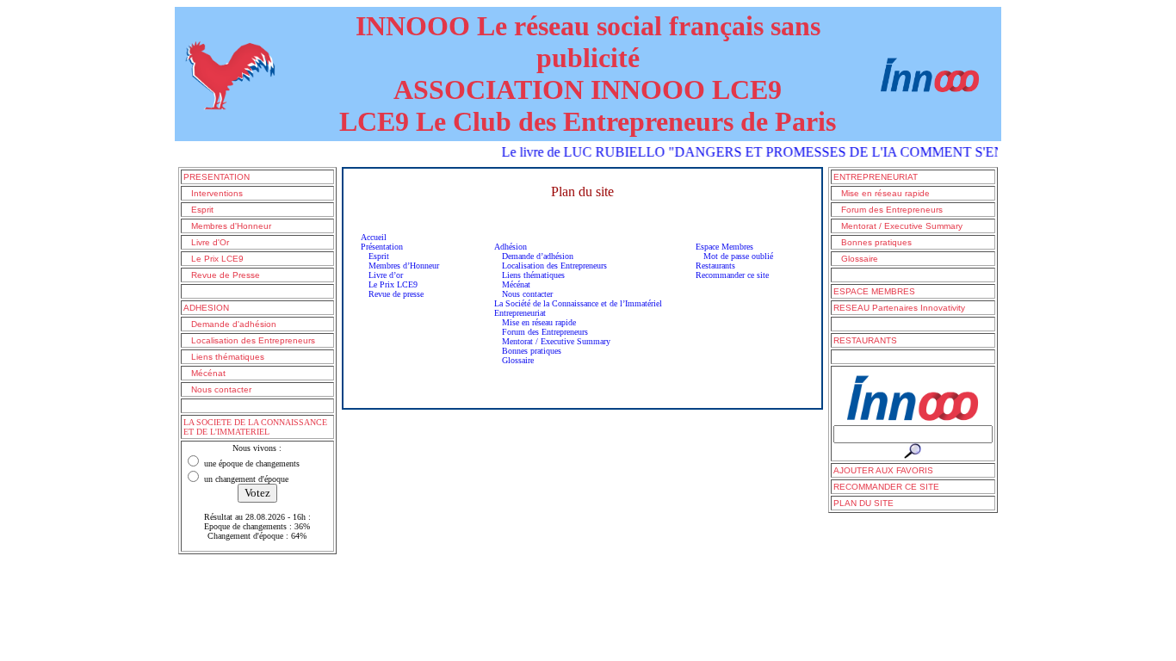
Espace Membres (724, 246)
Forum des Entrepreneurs (541, 332)
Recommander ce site (732, 275)
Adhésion (510, 246)
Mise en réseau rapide (535, 322)
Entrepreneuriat (520, 313)
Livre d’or (382, 275)
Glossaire (514, 360)
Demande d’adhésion (533, 256)
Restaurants (715, 265)
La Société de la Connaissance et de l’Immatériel (578, 303)
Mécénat (512, 284)
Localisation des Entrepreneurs (550, 265)
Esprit (375, 256)
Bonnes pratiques (527, 350)
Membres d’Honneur (400, 265)
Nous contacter (523, 294)
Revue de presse (392, 294)
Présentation (382, 246)
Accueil (374, 237)
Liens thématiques (529, 275)
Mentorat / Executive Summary (552, 341)
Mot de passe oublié (734, 256)
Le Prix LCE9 (389, 284)
